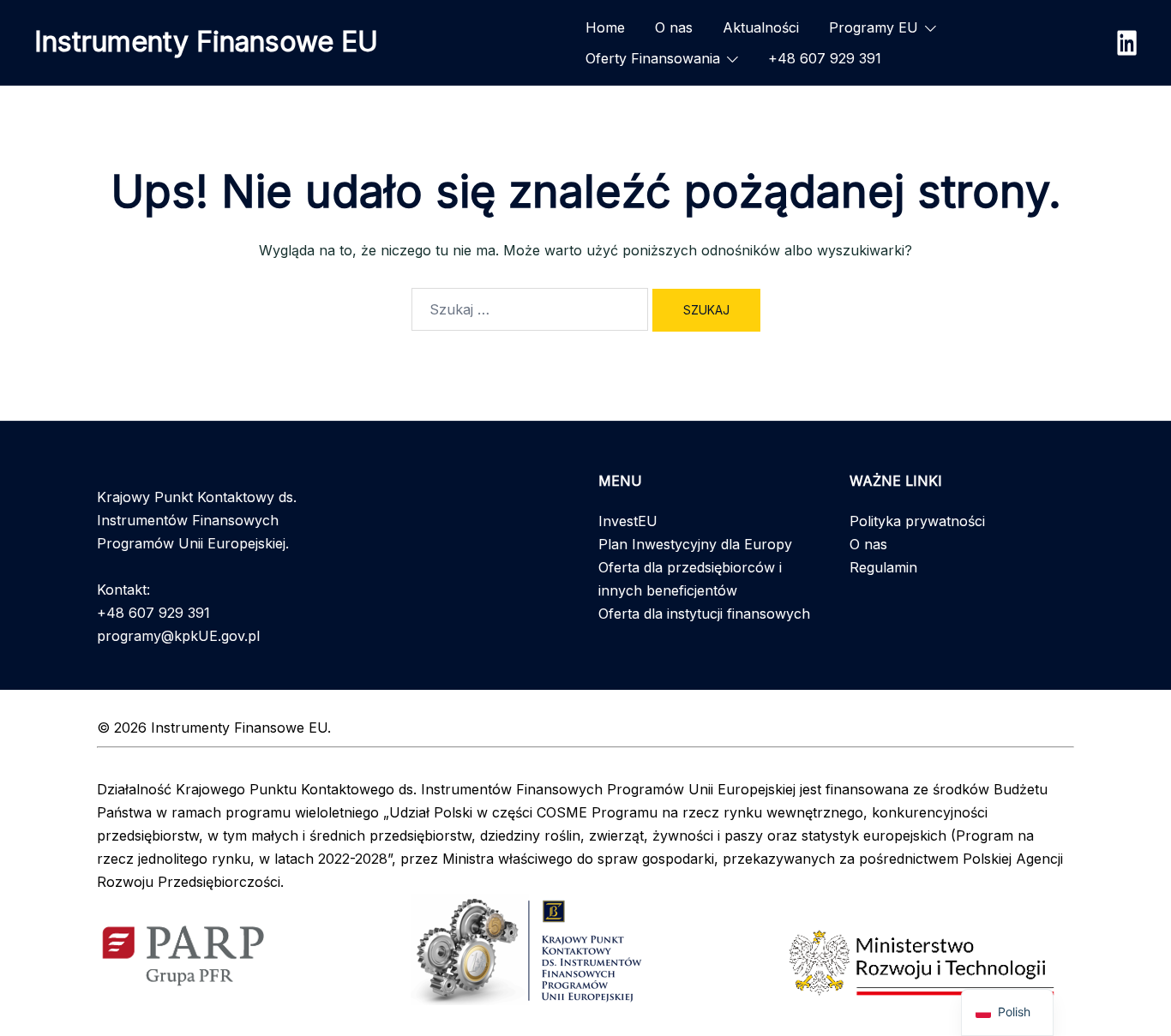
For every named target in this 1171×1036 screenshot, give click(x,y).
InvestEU (628, 521)
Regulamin (883, 567)
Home (605, 27)
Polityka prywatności (917, 521)
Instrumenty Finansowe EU (206, 41)
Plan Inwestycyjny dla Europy (695, 544)
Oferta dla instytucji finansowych (704, 613)
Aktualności (761, 27)
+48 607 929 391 (824, 58)
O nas (674, 27)
